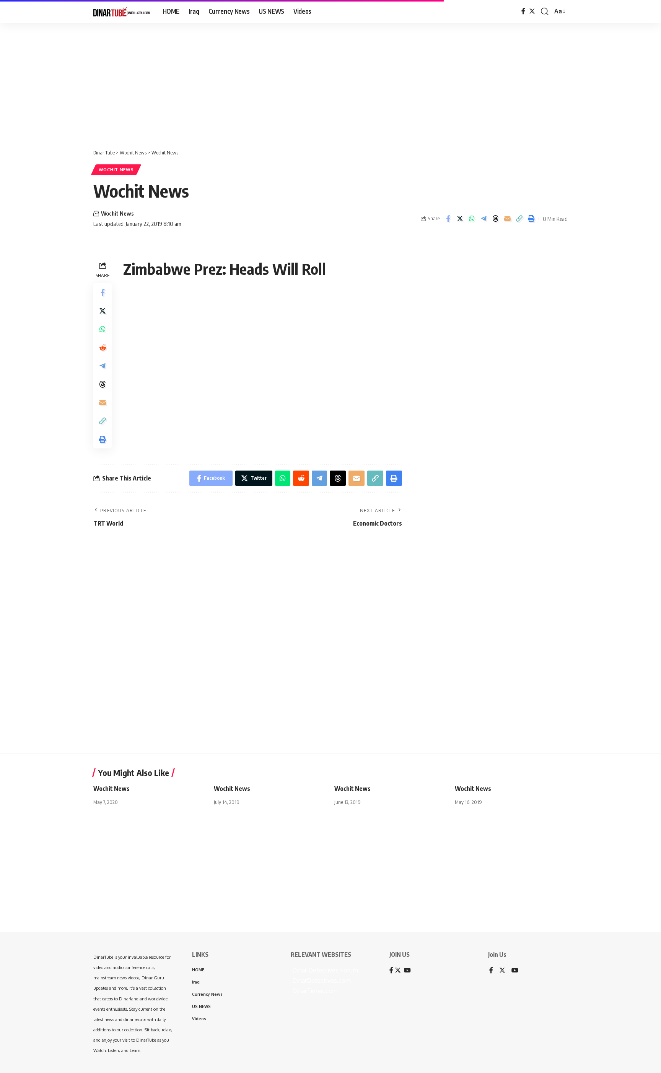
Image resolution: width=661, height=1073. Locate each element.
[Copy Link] (519, 219)
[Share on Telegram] (483, 219)
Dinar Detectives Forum (324, 970)
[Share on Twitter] (459, 219)
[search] (545, 11)
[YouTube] (514, 970)
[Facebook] (523, 11)
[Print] (531, 219)
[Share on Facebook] (448, 219)
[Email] (507, 219)
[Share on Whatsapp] (471, 219)
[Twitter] (532, 11)
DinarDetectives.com (321, 980)
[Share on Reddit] (102, 347)
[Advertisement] (237, 82)
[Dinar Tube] (121, 11)
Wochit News (116, 169)
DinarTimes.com (314, 991)
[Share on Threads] (495, 219)
